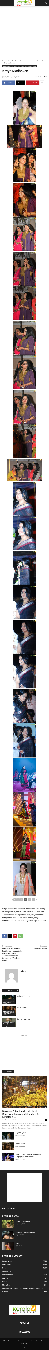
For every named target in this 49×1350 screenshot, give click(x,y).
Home (4, 61)
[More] (41, 82)
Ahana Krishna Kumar (23, 1221)
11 (21, 900)
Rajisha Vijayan (23, 996)
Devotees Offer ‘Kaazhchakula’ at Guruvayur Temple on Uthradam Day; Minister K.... (21, 1114)
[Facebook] (4, 936)
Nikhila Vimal (22, 1007)
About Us (16, 1341)
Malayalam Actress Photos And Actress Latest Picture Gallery (27, 61)
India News (24, 1343)
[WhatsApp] (20, 936)
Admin (9, 77)
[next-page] (7, 1165)
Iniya (17, 1243)
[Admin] (3, 77)
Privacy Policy (7, 1341)
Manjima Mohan (40, 949)
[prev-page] (3, 1165)
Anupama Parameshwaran (25, 1232)
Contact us (25, 1341)
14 (33, 900)
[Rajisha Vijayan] (8, 1136)
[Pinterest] (15, 936)
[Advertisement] (24, 31)
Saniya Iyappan (23, 1019)
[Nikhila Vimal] (8, 1146)
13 (29, 900)
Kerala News (40, 1341)
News (32, 1341)
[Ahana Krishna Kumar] (8, 1224)
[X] (10, 936)
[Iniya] (8, 1246)
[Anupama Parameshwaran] (8, 1235)
